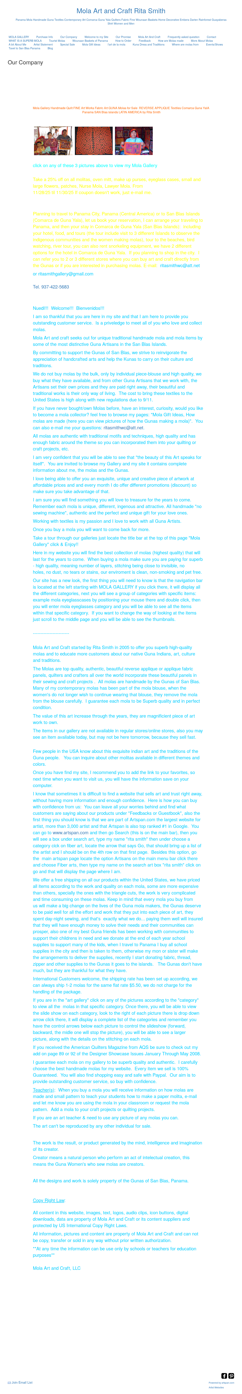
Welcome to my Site (96, 37)
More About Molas (202, 40)
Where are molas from (185, 44)
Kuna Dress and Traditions (148, 44)
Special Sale (67, 44)
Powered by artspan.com (221, 1382)
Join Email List (22, 1382)
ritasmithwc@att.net (123, 427)
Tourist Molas (57, 40)
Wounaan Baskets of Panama (90, 40)
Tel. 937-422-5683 (51, 286)
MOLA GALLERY (19, 37)
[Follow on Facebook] (224, 1377)
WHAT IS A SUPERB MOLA (25, 40)
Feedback (145, 40)
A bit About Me (17, 44)
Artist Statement (43, 44)
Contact (211, 37)
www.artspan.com (70, 832)
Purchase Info (44, 37)
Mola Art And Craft (149, 37)
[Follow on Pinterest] (231, 1377)
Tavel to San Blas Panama (24, 48)
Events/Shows (214, 44)
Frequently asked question (183, 37)
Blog (50, 48)
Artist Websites (216, 1387)
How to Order (123, 40)
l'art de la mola (116, 44)
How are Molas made (171, 40)
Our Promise (123, 37)
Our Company (68, 37)
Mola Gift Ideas (91, 44)
